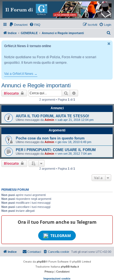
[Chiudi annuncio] (109, 44)
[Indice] (57, 9)
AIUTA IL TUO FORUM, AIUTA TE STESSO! (52, 116)
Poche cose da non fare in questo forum (50, 138)
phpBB (41, 261)
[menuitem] (18, 24)
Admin (49, 119)
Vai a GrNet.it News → (20, 74)
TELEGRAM (60, 235)
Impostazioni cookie (57, 278)
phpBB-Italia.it (70, 266)
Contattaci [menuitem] (34, 251)
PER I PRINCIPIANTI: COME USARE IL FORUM (56, 150)
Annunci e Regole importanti (36, 85)
